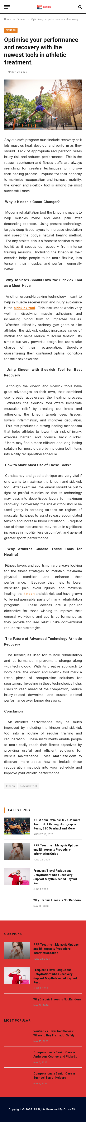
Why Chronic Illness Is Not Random (57, 900)
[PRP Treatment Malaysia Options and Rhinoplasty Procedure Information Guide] (17, 851)
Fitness (11, 30)
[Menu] (7, 7)
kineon (10, 786)
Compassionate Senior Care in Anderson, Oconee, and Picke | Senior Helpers (54, 1056)
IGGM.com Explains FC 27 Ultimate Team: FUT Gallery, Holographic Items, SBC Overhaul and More (56, 824)
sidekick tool (28, 786)
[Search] (79, 7)
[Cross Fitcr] (43, 7)
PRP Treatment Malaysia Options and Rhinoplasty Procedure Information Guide (56, 849)
